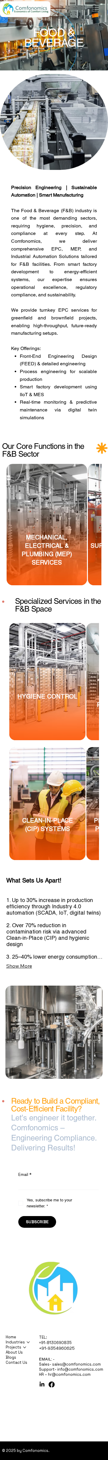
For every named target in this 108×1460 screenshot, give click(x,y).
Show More (19, 966)
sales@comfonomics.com (76, 1364)
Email (25, 1174)
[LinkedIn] (42, 1384)
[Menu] (96, 8)
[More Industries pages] (28, 1342)
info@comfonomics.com (80, 1369)
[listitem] (47, 524)
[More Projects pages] (24, 1347)
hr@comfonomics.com (69, 1374)
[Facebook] (52, 1384)
